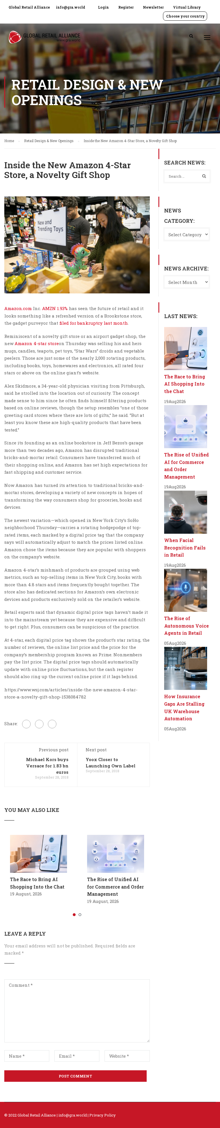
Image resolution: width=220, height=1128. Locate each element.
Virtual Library (187, 7)
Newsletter (153, 7)
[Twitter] (39, 724)
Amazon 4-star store (37, 343)
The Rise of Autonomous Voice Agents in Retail (186, 625)
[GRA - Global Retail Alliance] (44, 40)
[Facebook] (26, 724)
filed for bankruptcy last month (93, 323)
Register (125, 7)
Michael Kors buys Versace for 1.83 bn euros (47, 765)
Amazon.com (18, 308)
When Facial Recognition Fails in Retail (185, 547)
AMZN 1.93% (55, 308)
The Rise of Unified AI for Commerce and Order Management (115, 886)
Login (103, 7)
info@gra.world (70, 7)
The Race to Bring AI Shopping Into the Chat (184, 384)
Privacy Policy (102, 1115)
